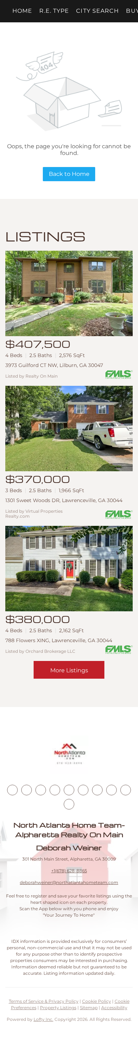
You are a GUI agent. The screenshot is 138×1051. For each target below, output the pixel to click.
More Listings (69, 670)
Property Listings (58, 1007)
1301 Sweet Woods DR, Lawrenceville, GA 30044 (63, 500)
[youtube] (83, 790)
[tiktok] (97, 790)
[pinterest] (125, 790)
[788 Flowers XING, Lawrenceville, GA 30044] (69, 568)
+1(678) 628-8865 (69, 870)
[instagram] (69, 790)
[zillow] (55, 790)
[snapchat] (111, 790)
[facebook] (12, 790)
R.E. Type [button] (54, 10)
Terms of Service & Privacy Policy (44, 1001)
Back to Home (69, 174)
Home (22, 10)
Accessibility (114, 1007)
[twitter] (40, 790)
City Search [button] (97, 10)
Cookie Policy (96, 1001)
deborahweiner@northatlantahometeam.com (69, 882)
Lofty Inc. (43, 1019)
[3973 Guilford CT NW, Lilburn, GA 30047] (69, 293)
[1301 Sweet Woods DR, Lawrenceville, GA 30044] (69, 428)
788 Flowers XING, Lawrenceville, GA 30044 (58, 640)
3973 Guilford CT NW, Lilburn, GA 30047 (54, 365)
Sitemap (89, 1007)
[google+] (69, 804)
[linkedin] (26, 790)
